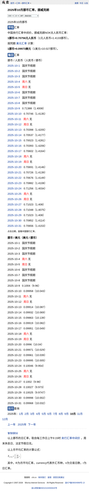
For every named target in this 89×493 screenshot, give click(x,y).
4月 (38, 413)
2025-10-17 (14, 151)
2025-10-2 (14, 71)
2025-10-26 (14, 199)
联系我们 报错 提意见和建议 (51, 477)
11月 (80, 413)
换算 (76, 3)
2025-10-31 (14, 225)
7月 (55, 413)
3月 (32, 413)
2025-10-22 (14, 177)
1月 (21, 413)
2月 (27, 413)
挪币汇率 (25, 3)
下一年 (32, 424)
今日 (81, 3)
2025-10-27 (14, 204)
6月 (49, 413)
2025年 (22, 424)
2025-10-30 (14, 220)
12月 (5, 419)
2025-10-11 (14, 119)
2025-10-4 (14, 81)
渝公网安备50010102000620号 (44, 488)
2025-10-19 (14, 161)
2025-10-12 (14, 124)
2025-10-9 (14, 108)
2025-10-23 (14, 183)
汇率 (18, 3)
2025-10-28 (14, 209)
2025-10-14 (14, 135)
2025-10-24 (14, 188)
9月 (66, 413)
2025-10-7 (14, 97)
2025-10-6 (14, 92)
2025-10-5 (14, 87)
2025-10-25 (14, 193)
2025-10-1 (14, 65)
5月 (44, 413)
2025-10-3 (14, 76)
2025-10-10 (14, 113)
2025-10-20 (14, 167)
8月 (61, 413)
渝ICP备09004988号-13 (75, 483)
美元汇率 (21, 43)
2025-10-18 (14, 156)
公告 (86, 3)
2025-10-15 (14, 140)
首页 (12, 3)
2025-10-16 (14, 145)
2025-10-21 (14, 172)
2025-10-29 (14, 215)
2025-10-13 (14, 129)
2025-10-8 (14, 103)
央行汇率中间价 (70, 438)
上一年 (12, 424)
